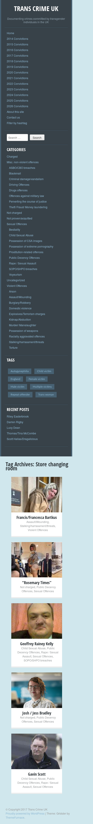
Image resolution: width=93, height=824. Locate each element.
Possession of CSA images (25, 241)
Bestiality (14, 229)
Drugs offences (18, 190)
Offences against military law (26, 196)
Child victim (44, 371)
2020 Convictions (17, 72)
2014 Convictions (17, 38)
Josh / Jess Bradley (36, 713)
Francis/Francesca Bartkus (36, 517)
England (15, 379)
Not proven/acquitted (19, 218)
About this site (15, 112)
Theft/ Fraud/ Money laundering (28, 207)
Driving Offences (19, 184)
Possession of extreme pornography (31, 246)
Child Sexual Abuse (21, 235)
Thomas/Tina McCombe (21, 433)
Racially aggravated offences (27, 336)
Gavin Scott (37, 774)
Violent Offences (17, 286)
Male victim (17, 386)
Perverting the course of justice (28, 201)
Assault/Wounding (20, 297)
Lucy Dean (13, 427)
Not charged (14, 212)
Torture (13, 347)
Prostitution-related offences (26, 252)
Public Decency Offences (24, 257)
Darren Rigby (15, 422)
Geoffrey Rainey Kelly (36, 643)
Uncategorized (16, 280)
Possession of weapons (23, 331)
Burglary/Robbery (20, 302)
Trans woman (46, 394)
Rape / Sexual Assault (22, 263)
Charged (12, 156)
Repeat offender (20, 394)
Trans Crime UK (36, 8)
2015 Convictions (17, 44)
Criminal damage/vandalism (26, 179)
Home (10, 33)
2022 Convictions (17, 83)
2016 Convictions (17, 50)
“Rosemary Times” (36, 582)
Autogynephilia (20, 371)
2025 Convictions (17, 100)
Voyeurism (15, 274)
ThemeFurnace (15, 817)
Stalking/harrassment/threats (26, 342)
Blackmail (15, 173)
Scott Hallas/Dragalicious (22, 439)
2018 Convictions (17, 61)
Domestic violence (20, 308)
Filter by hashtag (17, 123)
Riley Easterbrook (18, 416)
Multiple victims (42, 386)
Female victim (37, 379)
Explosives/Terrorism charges (27, 314)
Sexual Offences (17, 224)
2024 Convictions (17, 95)
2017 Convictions (17, 55)
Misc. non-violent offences (23, 162)
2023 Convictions (17, 89)
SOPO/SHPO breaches (23, 269)
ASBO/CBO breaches (22, 168)
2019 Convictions (17, 67)
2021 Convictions (17, 78)
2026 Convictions (17, 106)
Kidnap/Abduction (20, 319)
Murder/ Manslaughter (22, 325)
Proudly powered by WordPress (25, 813)
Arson (12, 291)
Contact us (13, 117)
